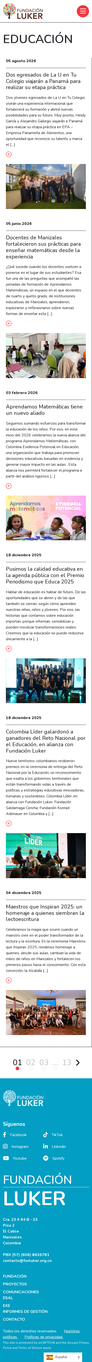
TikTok (57, 1135)
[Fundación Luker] (23, 11)
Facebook (18, 1135)
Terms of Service (30, 1348)
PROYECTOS (15, 1284)
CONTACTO (14, 1319)
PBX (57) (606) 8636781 (26, 1254)
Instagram (20, 1146)
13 (66, 1063)
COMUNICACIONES (21, 1292)
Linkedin (59, 1146)
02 (30, 1063)
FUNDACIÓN (14, 1276)
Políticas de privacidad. (44, 1337)
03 (44, 1063)
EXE (6, 1305)
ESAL (8, 1298)
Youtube (20, 1158)
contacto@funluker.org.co (27, 1260)
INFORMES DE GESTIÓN (25, 1311)
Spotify (58, 1158)
